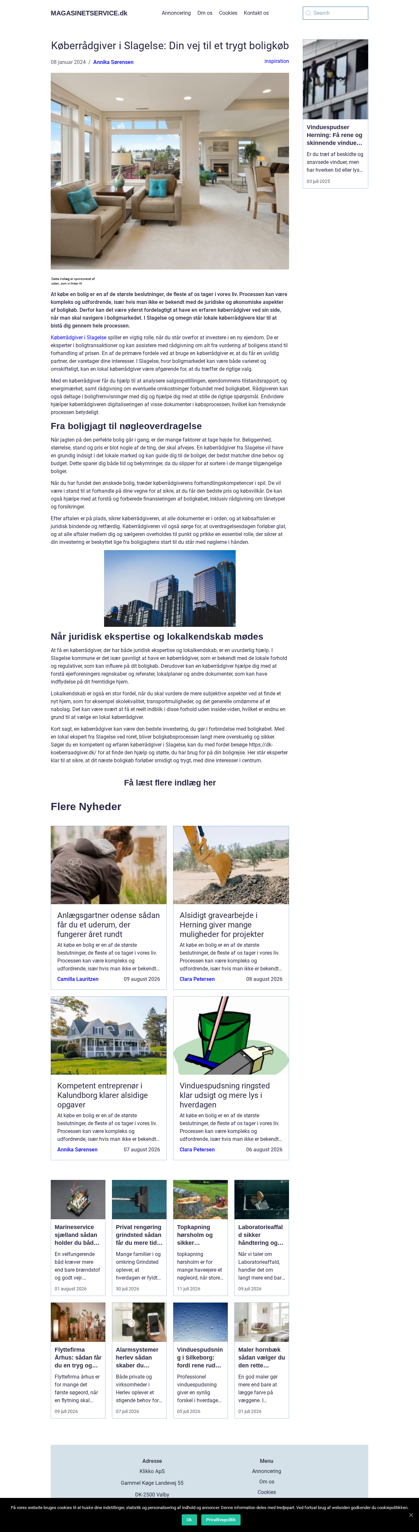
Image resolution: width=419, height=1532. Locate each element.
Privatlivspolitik (221, 1519)
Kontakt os (256, 13)
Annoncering (176, 13)
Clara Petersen (197, 979)
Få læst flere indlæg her (170, 782)
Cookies (228, 13)
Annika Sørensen (113, 62)
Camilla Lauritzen (78, 979)
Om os (204, 13)
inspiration (276, 61)
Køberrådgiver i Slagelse (78, 337)
